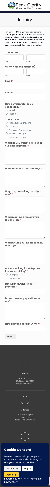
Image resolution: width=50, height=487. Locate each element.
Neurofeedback (17, 137)
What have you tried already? (23, 168)
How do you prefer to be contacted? (19, 105)
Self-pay (13, 274)
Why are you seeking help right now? (23, 193)
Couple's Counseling (20, 130)
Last (28, 61)
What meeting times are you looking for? (22, 219)
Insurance (14, 278)
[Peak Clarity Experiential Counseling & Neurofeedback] (25, 5)
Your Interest (13, 119)
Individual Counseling (20, 123)
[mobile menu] (46, 5)
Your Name (12, 52)
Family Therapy (17, 133)
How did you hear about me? (22, 323)
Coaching (14, 126)
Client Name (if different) (20, 66)
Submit (10, 336)
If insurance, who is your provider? (19, 285)
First (7, 61)
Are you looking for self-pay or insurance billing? (23, 270)
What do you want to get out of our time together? (23, 144)
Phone (9, 92)
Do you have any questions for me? (23, 300)
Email (9, 81)
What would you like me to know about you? (24, 244)
